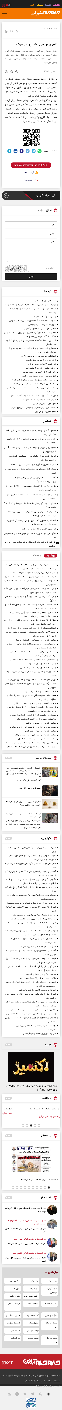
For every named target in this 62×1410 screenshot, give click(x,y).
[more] (8, 758)
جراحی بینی (15, 1281)
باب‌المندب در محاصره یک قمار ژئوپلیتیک (19, 1109)
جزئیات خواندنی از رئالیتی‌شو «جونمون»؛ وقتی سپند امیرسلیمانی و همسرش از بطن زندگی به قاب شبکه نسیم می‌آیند (23, 824)
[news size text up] (6, 72)
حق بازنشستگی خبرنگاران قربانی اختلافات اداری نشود (25, 1230)
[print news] (6, 32)
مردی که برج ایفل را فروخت (30, 788)
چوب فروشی (52, 1281)
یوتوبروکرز (34, 1281)
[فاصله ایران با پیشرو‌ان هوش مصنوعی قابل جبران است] (52, 1257)
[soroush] (9, 151)
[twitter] (28, 151)
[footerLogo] (40, 1362)
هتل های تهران (51, 1315)
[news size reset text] (11, 72)
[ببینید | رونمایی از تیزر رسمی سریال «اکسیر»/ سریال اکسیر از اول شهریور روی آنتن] (31, 1067)
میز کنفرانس (15, 1338)
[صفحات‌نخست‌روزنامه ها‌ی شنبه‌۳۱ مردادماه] (31, 1159)
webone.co (33, 1303)
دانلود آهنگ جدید (31, 1296)
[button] (39, 1125)
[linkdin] (15, 151)
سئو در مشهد (15, 1296)
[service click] (32, 5)
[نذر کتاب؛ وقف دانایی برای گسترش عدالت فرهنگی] (52, 1243)
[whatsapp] (40, 151)
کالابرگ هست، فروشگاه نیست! (29, 780)
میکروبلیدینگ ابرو (13, 1315)
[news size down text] (17, 72)
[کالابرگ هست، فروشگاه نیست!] (49, 774)
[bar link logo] (7, 5)
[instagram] (18, 1394)
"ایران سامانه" (42, 1386)
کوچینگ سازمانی (13, 1323)
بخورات (17, 1288)
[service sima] (40, 5)
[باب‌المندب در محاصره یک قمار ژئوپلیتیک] (44, 1112)
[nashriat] (45, 13)
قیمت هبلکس (32, 1330)
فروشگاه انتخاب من (13, 1306)
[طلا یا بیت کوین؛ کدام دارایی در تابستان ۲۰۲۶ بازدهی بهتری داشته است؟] (49, 804)
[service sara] (48, 5)
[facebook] (22, 151)
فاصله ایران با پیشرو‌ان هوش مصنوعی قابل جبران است (25, 1259)
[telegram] (34, 151)
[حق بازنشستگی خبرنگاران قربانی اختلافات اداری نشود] (52, 1226)
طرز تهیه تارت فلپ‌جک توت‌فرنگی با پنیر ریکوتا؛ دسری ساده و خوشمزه (30, 544)
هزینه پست (33, 1288)
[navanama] (56, 5)
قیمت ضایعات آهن (51, 1325)
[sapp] (50, 1394)
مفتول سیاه (33, 1323)
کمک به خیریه (32, 1315)
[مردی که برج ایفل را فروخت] (49, 790)
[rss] (11, 1394)
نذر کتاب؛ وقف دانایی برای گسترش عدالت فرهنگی (26, 1243)
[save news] (17, 31)
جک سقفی (15, 1330)
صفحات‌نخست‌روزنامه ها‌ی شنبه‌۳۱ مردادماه (39, 1179)
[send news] (11, 31)
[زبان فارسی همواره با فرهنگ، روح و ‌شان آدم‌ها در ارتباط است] (52, 1210)
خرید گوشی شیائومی (52, 1290)
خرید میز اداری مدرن (51, 1340)
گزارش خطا (29, 173)
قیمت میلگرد (33, 1338)
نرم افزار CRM (51, 1303)
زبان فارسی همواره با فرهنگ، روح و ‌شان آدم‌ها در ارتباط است (25, 1210)
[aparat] (42, 1394)
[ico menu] (5, 13)
